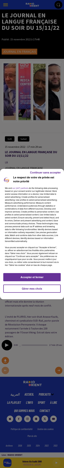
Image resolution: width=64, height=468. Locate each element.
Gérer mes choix (32, 288)
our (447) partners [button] (20, 188)
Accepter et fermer (32, 277)
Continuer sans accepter (45, 172)
